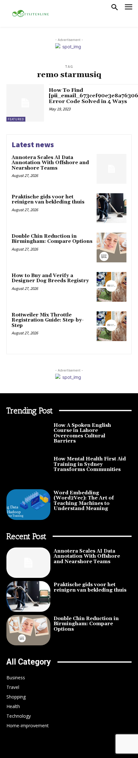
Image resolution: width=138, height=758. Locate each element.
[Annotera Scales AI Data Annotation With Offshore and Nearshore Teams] (111, 169)
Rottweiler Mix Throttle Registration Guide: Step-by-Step (48, 320)
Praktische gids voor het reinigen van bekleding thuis (48, 199)
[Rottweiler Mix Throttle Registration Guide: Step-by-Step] (111, 326)
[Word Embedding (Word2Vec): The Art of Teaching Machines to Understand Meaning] (28, 504)
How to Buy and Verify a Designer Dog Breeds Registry (50, 278)
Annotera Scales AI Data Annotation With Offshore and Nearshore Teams (50, 163)
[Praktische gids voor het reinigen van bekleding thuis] (111, 208)
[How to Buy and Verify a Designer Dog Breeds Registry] (111, 287)
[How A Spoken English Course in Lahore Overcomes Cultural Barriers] (28, 437)
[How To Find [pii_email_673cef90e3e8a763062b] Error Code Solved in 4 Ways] (25, 103)
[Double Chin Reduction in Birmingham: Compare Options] (111, 247)
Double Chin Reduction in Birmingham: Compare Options (52, 239)
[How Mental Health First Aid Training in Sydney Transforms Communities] (28, 470)
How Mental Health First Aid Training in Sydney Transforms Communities (90, 464)
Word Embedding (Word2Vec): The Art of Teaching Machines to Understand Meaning (84, 501)
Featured (16, 119)
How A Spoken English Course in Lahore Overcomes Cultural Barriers (82, 433)
